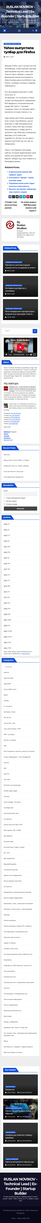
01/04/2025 (11, 1165)
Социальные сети (10, 977)
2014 (5, 586)
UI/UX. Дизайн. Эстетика (12, 802)
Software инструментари (12, 785)
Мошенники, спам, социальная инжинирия (18, 903)
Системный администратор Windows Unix (18, 954)
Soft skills (7, 779)
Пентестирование (10, 920)
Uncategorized (8, 808)
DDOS (6, 695)
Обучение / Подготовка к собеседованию (18, 909)
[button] (33, 30)
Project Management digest (15, 498)
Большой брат (8, 841)
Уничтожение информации (13, 999)
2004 (5, 637)
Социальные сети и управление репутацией (19, 982)
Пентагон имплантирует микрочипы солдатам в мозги (20, 266)
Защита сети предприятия (13, 875)
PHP (5, 746)
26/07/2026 (11, 1092)
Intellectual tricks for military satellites (16, 466)
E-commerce (8, 706)
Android (6, 672)
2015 (5, 580)
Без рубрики (8, 836)
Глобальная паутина (11, 870)
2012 (5, 591)
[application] (20, 347)
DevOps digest (11, 501)
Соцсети (7, 988)
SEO (5, 768)
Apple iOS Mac (8, 678)
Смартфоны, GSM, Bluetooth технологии (17, 965)
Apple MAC (7, 684)
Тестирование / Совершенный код (15, 993)
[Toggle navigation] (19, 30)
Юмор (6, 1041)
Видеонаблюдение (10, 864)
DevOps (6, 700)
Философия (8, 1016)
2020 (5, 552)
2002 (5, 648)
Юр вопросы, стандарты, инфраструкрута (18, 1047)
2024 (5, 535)
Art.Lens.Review (16, 413)
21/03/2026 (11, 1116)
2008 (5, 614)
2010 (5, 603)
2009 (5, 608)
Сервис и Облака (10, 943)
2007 (5, 620)
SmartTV (6, 774)
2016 (5, 575)
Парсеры (7, 915)
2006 (5, 625)
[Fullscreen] (34, 355)
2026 (5, 524)
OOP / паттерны (9, 734)
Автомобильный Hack (11, 813)
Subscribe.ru (26, 653)
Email (5, 491)
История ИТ (8, 886)
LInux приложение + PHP (12, 729)
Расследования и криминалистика (15, 932)
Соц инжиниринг (9, 971)
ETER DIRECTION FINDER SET (13, 477)
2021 (5, 546)
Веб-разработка (9, 858)
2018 (5, 563)
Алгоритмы (8, 819)
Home (13, 1218)
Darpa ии (7, 454)
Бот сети (7, 853)
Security (6, 762)
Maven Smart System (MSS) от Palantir (16, 460)
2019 (5, 558)
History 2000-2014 (23, 1218)
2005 (5, 631)
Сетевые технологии (11, 948)
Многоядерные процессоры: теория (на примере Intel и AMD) (19, 314)
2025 (5, 529)
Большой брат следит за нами (14, 847)
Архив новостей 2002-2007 (12, 44)
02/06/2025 (11, 1141)
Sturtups (6, 796)
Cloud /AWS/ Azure (10, 689)
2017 (5, 569)
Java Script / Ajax (9, 723)
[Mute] (31, 355)
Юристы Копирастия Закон (13, 1052)
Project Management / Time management (17, 757)
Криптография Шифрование (13, 898)
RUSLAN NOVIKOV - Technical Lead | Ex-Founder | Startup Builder (20, 11)
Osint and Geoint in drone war (13, 471)
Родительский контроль (12, 937)
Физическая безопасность (13, 1010)
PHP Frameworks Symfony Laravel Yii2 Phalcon (19, 751)
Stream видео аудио (10, 791)
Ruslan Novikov (22, 227)
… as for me (8, 667)
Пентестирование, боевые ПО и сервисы (18, 926)
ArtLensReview (15, 417)
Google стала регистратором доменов (11, 205)
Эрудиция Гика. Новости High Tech (16, 1027)
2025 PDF (8, 440)
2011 (5, 597)
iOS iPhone (7, 717)
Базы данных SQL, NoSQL (12, 830)
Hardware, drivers (9, 712)
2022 (5, 541)
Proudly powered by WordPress (13, 1210)
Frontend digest (11, 504)
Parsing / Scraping (10, 740)
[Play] (6, 355)
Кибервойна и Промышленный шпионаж (17, 892)
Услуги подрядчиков (11, 1005)
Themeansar (20, 1213)
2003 (5, 642)
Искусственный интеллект (13, 881)
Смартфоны (8, 960)
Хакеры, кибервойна (11, 1022)
